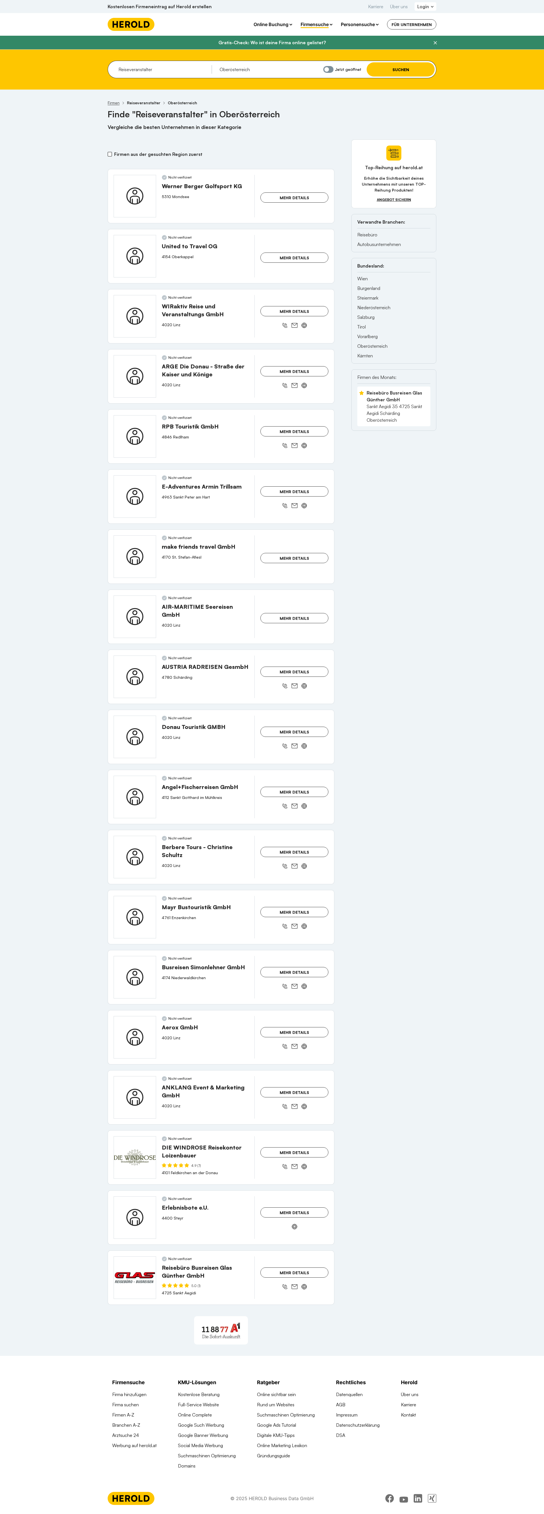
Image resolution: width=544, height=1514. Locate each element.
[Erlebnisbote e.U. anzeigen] (135, 1217)
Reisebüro (367, 235)
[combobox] (163, 69)
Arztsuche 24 (125, 1435)
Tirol (361, 327)
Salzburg (366, 317)
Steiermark (367, 298)
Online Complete (195, 1415)
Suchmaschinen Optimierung (207, 1455)
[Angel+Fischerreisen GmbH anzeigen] (135, 797)
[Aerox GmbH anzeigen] (135, 1037)
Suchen (400, 69)
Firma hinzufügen (129, 1394)
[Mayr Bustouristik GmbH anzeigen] (135, 917)
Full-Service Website (198, 1404)
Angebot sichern (394, 200)
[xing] (432, 1498)
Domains (187, 1466)
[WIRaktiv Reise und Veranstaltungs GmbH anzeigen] (135, 316)
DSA (340, 1435)
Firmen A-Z (123, 1415)
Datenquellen (349, 1394)
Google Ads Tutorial (276, 1425)
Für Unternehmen (412, 24)
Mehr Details (294, 197)
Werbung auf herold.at (134, 1445)
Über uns (399, 6)
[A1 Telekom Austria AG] (221, 1330)
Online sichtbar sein (276, 1394)
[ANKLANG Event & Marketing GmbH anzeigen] (135, 1097)
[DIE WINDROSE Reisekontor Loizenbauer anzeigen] (135, 1157)
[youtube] (404, 1498)
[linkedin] (418, 1498)
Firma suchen (125, 1404)
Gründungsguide (273, 1455)
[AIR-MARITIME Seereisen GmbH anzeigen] (135, 616)
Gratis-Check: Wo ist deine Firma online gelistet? (272, 42)
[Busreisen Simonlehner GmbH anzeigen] (135, 977)
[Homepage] (131, 24)
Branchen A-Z (126, 1425)
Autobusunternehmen (379, 244)
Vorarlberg (367, 336)
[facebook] (389, 1498)
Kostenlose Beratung (199, 1394)
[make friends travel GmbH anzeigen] (135, 556)
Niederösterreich (373, 307)
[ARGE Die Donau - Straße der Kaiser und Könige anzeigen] (135, 376)
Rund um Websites (275, 1404)
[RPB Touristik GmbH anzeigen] (135, 436)
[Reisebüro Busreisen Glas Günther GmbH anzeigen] (135, 1277)
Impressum (347, 1415)
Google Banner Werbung (203, 1435)
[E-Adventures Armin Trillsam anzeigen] (135, 496)
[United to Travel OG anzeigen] (135, 256)
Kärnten (365, 356)
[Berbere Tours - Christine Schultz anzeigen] (135, 857)
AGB (340, 1404)
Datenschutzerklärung (358, 1425)
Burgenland (368, 288)
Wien (362, 278)
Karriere (375, 6)
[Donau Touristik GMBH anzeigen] (135, 737)
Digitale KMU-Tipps (276, 1435)
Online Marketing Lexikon (282, 1445)
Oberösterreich (372, 346)
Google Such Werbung (201, 1425)
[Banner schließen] (435, 42)
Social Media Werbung (200, 1445)
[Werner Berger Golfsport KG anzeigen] (135, 196)
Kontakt (408, 1415)
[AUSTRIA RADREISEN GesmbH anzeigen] (135, 677)
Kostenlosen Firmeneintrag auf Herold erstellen (160, 6)
